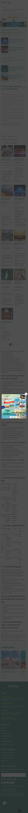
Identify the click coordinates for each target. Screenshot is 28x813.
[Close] (26, 394)
